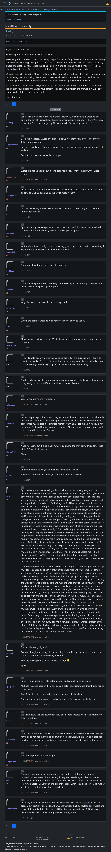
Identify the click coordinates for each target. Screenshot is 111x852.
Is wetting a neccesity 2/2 (51, 9)
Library (33, 3)
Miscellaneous (35, 9)
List (9, 31)
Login (42, 3)
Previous (56, 110)
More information (14, 19)
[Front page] (1, 9)
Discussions (21, 3)
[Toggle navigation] (4, 3)
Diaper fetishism (21, 9)
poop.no (86, 802)
